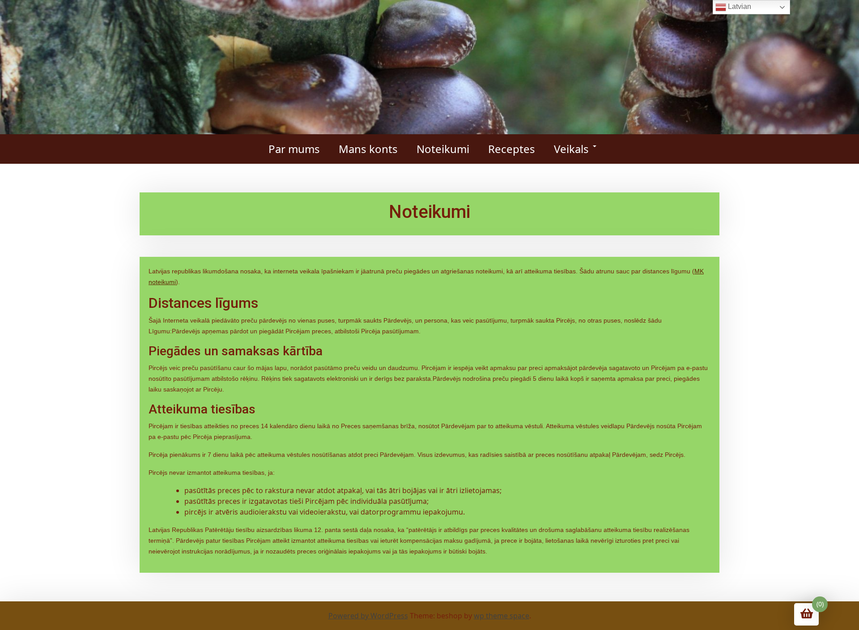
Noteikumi (443, 148)
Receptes (511, 148)
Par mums (294, 148)
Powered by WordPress (368, 616)
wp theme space (501, 616)
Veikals (571, 148)
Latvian (738, 6)
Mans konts (368, 148)
